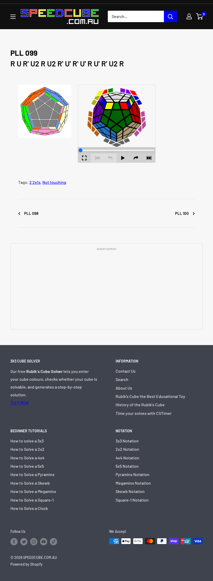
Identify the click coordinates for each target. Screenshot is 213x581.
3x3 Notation (127, 440)
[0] (199, 16)
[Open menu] (13, 17)
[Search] (170, 16)
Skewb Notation (130, 491)
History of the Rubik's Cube (140, 404)
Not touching (54, 182)
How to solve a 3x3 (27, 440)
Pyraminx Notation (132, 474)
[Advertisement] (106, 289)
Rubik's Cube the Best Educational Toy (150, 396)
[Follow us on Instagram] (33, 541)
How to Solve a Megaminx (33, 491)
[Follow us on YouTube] (43, 541)
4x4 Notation (127, 457)
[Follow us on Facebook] (14, 541)
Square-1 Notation (132, 499)
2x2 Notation (127, 449)
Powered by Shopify (26, 564)
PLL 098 (30, 213)
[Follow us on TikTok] (53, 541)
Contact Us (126, 370)
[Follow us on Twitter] (24, 541)
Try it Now (19, 402)
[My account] (189, 16)
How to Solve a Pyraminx (32, 474)
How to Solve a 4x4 (27, 457)
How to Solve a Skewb (30, 482)
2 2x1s (35, 182)
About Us (124, 387)
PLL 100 (182, 213)
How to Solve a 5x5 (27, 466)
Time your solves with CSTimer (144, 413)
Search (122, 379)
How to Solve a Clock (29, 508)
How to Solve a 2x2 (27, 449)
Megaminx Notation (133, 482)
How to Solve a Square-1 (32, 499)
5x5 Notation (127, 466)
